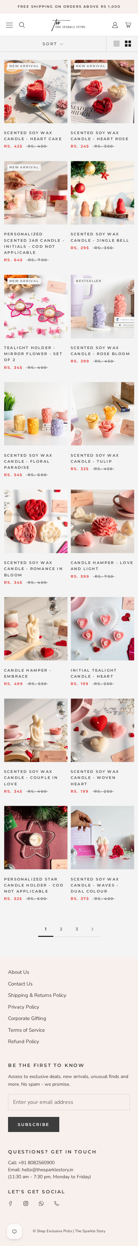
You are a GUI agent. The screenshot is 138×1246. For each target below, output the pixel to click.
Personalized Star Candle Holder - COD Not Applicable (34, 885)
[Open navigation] (9, 25)
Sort (51, 43)
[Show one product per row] (117, 44)
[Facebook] (10, 1203)
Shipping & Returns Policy (37, 995)
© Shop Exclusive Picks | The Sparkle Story (69, 1231)
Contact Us (20, 983)
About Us (18, 972)
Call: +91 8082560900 (31, 1162)
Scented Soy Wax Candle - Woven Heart (95, 777)
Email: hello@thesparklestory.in (40, 1170)
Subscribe (34, 1124)
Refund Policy (23, 1041)
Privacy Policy (23, 1007)
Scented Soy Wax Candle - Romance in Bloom (33, 568)
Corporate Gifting (27, 1018)
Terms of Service (26, 1030)
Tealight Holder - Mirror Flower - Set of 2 (33, 353)
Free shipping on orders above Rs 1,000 (69, 6)
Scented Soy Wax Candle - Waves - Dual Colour (95, 885)
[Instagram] (25, 1203)
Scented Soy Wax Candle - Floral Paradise (28, 461)
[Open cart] (128, 25)
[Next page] (92, 929)
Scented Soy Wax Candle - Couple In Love (31, 777)
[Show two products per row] (128, 44)
